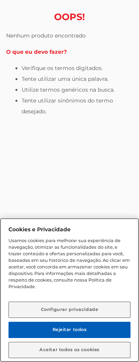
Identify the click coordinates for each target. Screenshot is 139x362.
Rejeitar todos (70, 329)
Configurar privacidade (69, 309)
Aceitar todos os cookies (69, 349)
